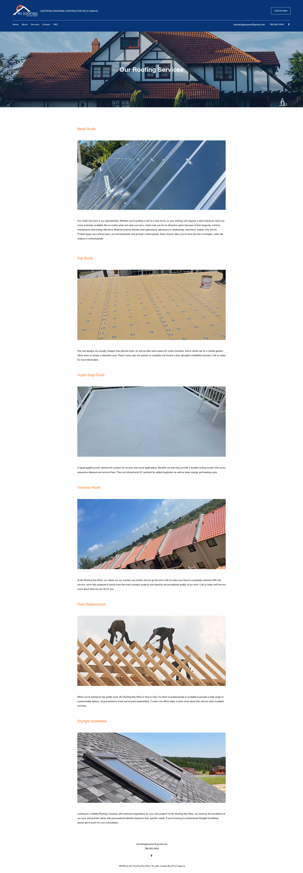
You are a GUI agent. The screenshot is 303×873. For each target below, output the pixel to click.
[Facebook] (288, 24)
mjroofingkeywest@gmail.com (249, 24)
